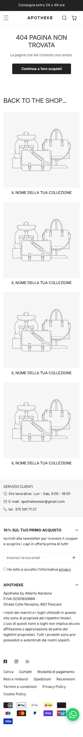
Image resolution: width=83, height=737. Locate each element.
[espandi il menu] (6, 18)
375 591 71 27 (25, 509)
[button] (74, 18)
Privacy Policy (54, 686)
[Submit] (73, 557)
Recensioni (65, 679)
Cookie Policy (14, 694)
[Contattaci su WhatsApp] (72, 714)
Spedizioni (42, 679)
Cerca (8, 672)
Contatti (25, 672)
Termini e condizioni (20, 686)
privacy (65, 569)
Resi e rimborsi (15, 679)
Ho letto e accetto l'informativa (38, 569)
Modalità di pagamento (55, 672)
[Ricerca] (64, 18)
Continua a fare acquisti (41, 69)
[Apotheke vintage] (39, 17)
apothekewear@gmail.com (43, 501)
